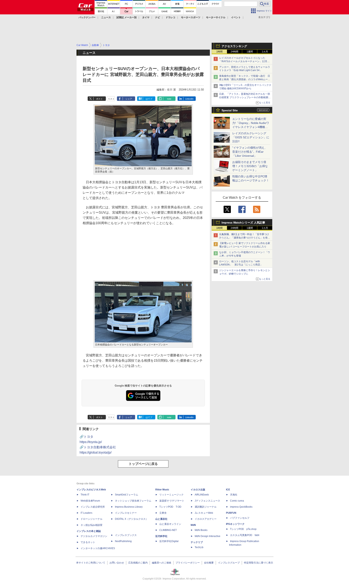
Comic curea (237, 500)
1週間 (250, 51)
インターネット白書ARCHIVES (98, 548)
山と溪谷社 (161, 519)
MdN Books (201, 530)
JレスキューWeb (204, 512)
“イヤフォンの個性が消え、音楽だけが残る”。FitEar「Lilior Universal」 (249, 151)
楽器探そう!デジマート (171, 500)
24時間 (234, 51)
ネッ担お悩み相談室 (91, 525)
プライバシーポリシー (188, 562)
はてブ (149, 99)
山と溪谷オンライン (170, 524)
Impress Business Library (129, 506)
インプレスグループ (229, 562)
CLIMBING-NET (168, 530)
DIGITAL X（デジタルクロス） (131, 519)
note (169, 99)
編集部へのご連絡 (161, 562)
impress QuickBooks (241, 506)
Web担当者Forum (90, 500)
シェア (128, 99)
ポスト (99, 99)
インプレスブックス (126, 535)
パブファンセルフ (239, 518)
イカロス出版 (198, 489)
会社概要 (209, 562)
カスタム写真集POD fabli (244, 535)
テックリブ (197, 542)
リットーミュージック (171, 494)
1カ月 (265, 51)
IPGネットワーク (235, 524)
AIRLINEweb (202, 494)
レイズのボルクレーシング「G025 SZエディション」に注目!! (250, 137)
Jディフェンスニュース (207, 500)
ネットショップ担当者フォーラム (133, 500)
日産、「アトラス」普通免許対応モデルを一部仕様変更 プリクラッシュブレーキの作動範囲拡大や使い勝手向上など (245, 97)
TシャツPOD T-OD (170, 506)
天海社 (233, 494)
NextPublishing (123, 541)
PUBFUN (231, 512)
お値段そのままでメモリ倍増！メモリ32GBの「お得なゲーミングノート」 (250, 166)
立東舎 (163, 512)
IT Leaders (86, 512)
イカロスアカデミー (206, 519)
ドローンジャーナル (91, 519)
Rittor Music (162, 489)
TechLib (199, 547)
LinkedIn (189, 99)
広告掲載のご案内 (138, 562)
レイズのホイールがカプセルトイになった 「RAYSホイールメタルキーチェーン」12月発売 (244, 61)
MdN (193, 525)
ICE (228, 489)
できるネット (88, 542)
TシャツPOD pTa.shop (243, 529)
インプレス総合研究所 (93, 506)
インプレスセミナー (126, 512)
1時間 (219, 51)
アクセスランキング (234, 46)
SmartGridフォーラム (126, 494)
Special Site (230, 110)
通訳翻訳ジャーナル (206, 506)
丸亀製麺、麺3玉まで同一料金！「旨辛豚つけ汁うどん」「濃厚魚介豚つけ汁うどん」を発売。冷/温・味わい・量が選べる (244, 238)
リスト (111, 99)
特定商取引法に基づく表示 (258, 562)
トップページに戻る (143, 464)
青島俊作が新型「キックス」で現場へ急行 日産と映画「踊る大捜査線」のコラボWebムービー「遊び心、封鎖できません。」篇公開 (244, 79)
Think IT (85, 494)
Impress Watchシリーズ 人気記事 (243, 222)
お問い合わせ (116, 562)
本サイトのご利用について (90, 562)
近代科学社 (161, 536)
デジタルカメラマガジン (94, 536)
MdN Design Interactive (207, 536)
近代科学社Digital (169, 541)
